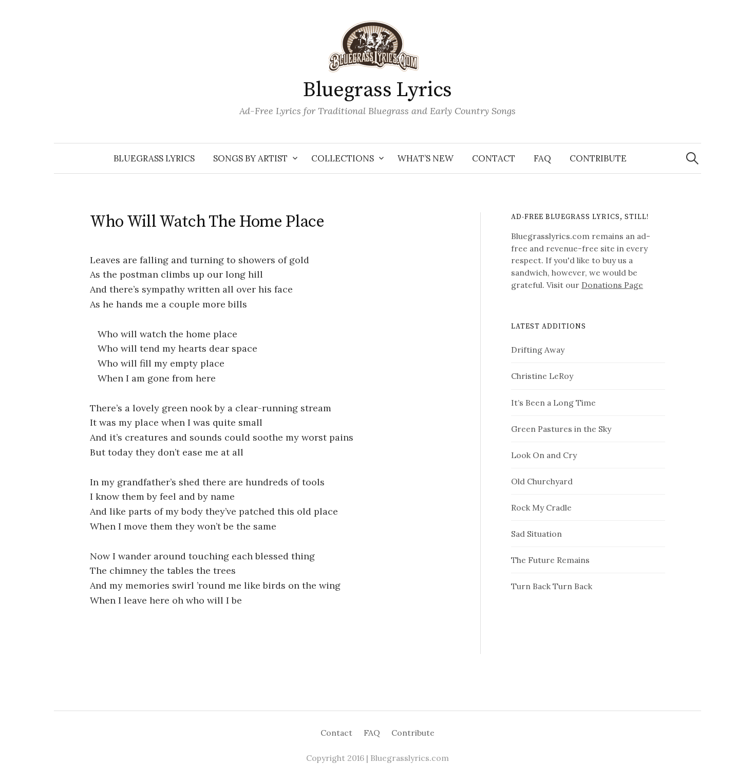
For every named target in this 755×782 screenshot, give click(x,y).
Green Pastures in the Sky (561, 429)
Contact (493, 158)
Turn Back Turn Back (551, 586)
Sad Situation (536, 534)
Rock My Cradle (541, 507)
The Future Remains (550, 560)
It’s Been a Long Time (553, 402)
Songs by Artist (250, 158)
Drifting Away (537, 349)
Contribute (598, 158)
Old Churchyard (542, 481)
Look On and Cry (544, 455)
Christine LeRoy (542, 376)
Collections (342, 158)
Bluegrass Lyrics (377, 90)
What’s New (426, 158)
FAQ (542, 158)
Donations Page (612, 285)
